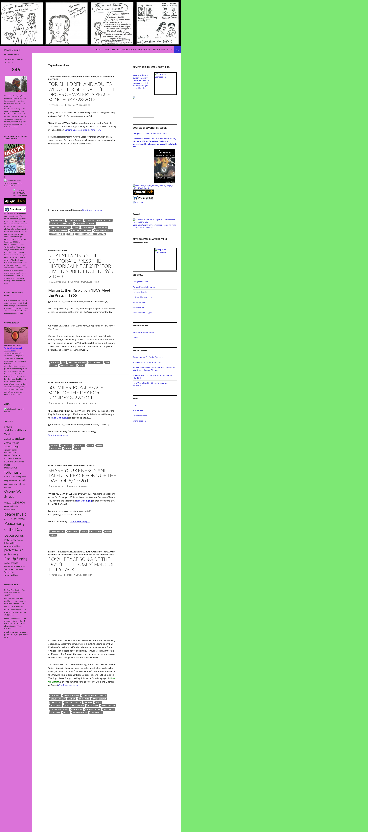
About (98, 50)
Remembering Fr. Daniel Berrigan (148, 357)
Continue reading (92, 209)
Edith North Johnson (85, 224)
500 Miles (54, 445)
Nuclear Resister (140, 292)
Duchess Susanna (71, 695)
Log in (135, 405)
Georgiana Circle (140, 281)
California (55, 695)
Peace (93, 77)
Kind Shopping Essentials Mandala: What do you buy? (127, 50)
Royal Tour (102, 554)
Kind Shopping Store (161, 50)
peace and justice (11, 506)
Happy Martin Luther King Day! (147, 362)
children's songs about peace (99, 220)
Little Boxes (56, 702)
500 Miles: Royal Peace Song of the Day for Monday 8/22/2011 (75, 392)
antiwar (52, 77)
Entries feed (138, 410)
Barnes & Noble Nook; (18, 265)
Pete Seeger (11, 539)
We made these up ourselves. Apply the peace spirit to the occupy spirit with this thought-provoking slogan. (141, 81)
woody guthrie (11, 575)
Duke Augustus (10, 468)
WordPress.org (139, 421)
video (70, 234)
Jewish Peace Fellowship (144, 287)
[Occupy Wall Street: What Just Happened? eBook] (15, 209)
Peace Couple (12, 49)
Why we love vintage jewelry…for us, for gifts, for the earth (16, 634)
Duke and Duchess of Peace (94, 695)
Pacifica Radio (139, 302)
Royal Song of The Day (71, 382)
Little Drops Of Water (60, 227)
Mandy (7, 632)
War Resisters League (142, 312)
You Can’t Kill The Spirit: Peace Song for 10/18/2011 (14, 592)
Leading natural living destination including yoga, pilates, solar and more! (154, 226)
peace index (9, 509)
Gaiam (136, 337)
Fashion (52, 552)
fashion (72, 699)
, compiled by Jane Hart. (83, 129)
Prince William (108, 706)
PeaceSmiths (138, 307)
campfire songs (10, 450)
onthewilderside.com (142, 297)
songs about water (103, 230)
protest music (13, 550)
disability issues (57, 532)
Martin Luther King (77, 362)
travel (68, 449)
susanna (70, 105)
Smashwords (12, 268)
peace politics (9, 519)
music (90, 445)
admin (69, 575)
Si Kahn (108, 532)
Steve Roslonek (57, 234)
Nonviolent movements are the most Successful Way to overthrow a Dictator (154, 368)
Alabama (55, 362)
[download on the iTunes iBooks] (155, 186)
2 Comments (84, 105)
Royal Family (82, 552)
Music (73, 77)
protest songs (12, 554)
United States (10, 566)
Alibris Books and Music (143, 332)
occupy (54, 366)
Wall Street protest (12, 569)
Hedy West (79, 445)
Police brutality (68, 366)
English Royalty (58, 699)
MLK (107, 362)
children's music (75, 220)
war (21, 569)
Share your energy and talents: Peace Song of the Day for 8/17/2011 (82, 475)
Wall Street (21, 566)
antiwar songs (57, 220)
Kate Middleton (99, 699)
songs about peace (59, 230)
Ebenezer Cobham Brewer (61, 224)
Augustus (74, 282)
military (88, 702)
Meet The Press (96, 362)
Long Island (21, 477)
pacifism (11, 503)
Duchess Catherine (12, 455)
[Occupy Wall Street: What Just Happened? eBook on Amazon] (15, 201)
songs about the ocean (81, 230)
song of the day (93, 709)
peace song (19, 518)
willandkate (96, 713)
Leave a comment (91, 282)
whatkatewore (80, 713)
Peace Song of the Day (74, 706)
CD (64, 362)
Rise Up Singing (15, 559)
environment (63, 77)
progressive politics (59, 709)
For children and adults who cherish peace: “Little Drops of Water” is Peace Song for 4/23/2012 (82, 91)
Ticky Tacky (109, 709)
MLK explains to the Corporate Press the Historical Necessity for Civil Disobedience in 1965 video (80, 266)
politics (20, 540)
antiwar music (11, 442)
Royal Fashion (96, 552)
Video (55, 79)
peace (76, 227)
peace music (88, 227)
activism (8, 426)
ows (6, 502)
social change (11, 563)
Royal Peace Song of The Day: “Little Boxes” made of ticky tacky (81, 564)
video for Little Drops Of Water (91, 234)
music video (8, 484)
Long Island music (11, 480)
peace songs (102, 227)
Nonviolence (83, 77)
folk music (66, 445)
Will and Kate (9, 572)
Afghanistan (9, 439)
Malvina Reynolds (73, 702)
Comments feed (140, 415)
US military (55, 713)
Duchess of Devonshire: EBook (150, 128)
